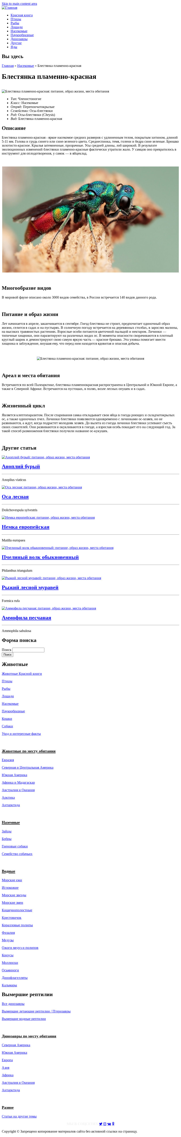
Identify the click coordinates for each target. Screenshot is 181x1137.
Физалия (8, 933)
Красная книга (22, 15)
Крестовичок (11, 917)
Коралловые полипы (17, 925)
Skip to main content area (19, 4)
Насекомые (19, 31)
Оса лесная (15, 496)
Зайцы (6, 831)
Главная (8, 66)
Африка (7, 1075)
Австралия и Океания (18, 790)
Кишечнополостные (17, 910)
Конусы (7, 955)
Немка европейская (25, 527)
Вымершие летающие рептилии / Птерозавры (36, 1011)
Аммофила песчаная (26, 618)
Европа (7, 1060)
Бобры (6, 839)
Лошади (17, 27)
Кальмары (9, 985)
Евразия (8, 760)
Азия (5, 1067)
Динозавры (19, 39)
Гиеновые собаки (15, 846)
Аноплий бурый (21, 466)
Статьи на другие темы (19, 1116)
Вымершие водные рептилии (24, 1019)
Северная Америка (16, 1045)
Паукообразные (22, 35)
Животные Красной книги (22, 673)
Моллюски (10, 963)
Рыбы (15, 23)
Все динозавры (13, 1004)
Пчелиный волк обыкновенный (40, 557)
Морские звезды (14, 895)
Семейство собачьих (17, 854)
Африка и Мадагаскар (18, 782)
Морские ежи (12, 880)
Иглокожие (10, 887)
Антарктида (11, 1090)
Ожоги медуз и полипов (20, 948)
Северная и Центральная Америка (27, 767)
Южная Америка (14, 775)
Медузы (8, 940)
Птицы (16, 19)
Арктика (8, 797)
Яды (14, 47)
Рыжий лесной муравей (30, 587)
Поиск (7, 650)
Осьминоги (10, 970)
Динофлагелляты (15, 978)
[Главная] (9, 7)
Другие (16, 43)
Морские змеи (12, 902)
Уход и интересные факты (21, 734)
